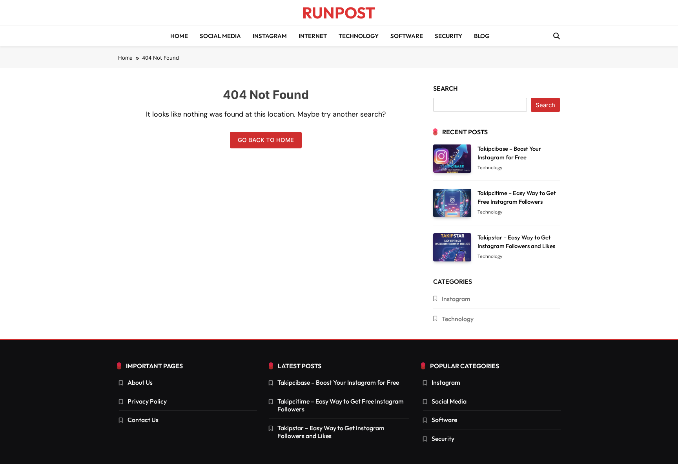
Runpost (338, 12)
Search (445, 88)
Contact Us (143, 420)
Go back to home (266, 140)
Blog (482, 36)
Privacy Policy (147, 401)
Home (179, 36)
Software (406, 36)
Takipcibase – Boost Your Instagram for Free (338, 382)
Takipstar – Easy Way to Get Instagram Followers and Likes (331, 432)
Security (448, 36)
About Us (140, 382)
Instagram (270, 36)
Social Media (220, 36)
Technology (359, 36)
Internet (313, 36)
